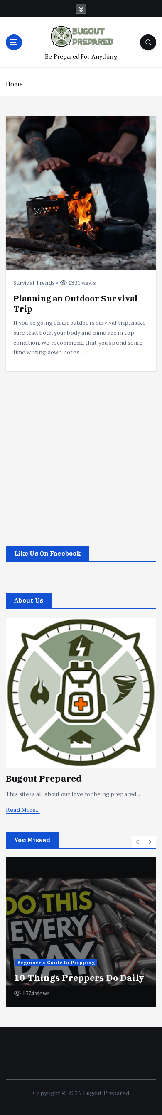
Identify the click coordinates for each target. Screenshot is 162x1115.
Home (14, 84)
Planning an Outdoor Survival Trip (75, 303)
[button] (138, 842)
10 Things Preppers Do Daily (79, 977)
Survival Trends (34, 283)
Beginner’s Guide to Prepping (56, 963)
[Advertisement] (81, 452)
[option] (81, 932)
